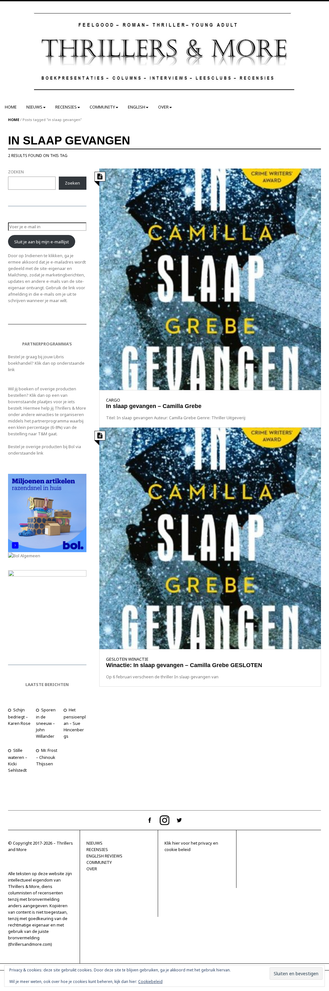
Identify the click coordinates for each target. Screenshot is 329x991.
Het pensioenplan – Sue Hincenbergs (75, 723)
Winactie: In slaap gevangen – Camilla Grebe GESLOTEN (184, 665)
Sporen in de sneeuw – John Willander (46, 723)
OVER (163, 107)
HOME (11, 107)
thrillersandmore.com (30, 944)
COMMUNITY (102, 107)
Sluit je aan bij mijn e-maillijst (41, 242)
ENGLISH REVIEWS (104, 856)
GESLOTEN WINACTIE (127, 659)
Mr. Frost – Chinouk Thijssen (46, 757)
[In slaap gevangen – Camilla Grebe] (210, 279)
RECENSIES (66, 107)
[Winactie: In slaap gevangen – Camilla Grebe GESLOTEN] (210, 538)
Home (13, 119)
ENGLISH (136, 107)
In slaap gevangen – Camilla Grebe (153, 406)
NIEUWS (34, 107)
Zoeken (72, 183)
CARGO (113, 400)
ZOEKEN (16, 172)
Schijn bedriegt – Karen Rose (19, 716)
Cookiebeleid (150, 981)
